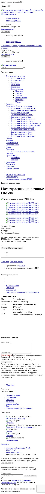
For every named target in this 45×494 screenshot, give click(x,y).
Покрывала (15, 85)
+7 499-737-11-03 (9, 70)
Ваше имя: (5, 342)
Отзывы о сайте (12, 168)
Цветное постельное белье (21, 132)
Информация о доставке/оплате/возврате (22, 292)
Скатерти (9, 153)
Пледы (8, 147)
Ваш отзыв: (5, 353)
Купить (4, 248)
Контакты (38, 46)
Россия (22, 266)
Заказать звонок (7, 29)
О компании (6, 46)
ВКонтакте (10, 385)
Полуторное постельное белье (23, 108)
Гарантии (30, 46)
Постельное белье (18, 78)
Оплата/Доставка (19, 46)
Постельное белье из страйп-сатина (25, 125)
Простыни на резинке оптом (22, 151)
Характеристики (12, 286)
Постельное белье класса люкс (23, 136)
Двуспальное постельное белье (23, 110)
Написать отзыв (16, 262)
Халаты (18, 93)
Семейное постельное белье (22, 115)
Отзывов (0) (11, 290)
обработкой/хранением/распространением (16, 481)
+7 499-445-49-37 (13, 18)
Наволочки (15, 87)
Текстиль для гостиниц (15, 76)
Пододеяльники (17, 80)
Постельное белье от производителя (20, 106)
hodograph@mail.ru (13, 21)
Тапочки (18, 95)
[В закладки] (7, 252)
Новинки (9, 140)
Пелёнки (14, 160)
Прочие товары (17, 89)
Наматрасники (21, 98)
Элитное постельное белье (21, 134)
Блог (8, 406)
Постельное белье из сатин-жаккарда (26, 123)
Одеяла (18, 102)
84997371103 (11, 450)
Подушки (19, 91)
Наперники (15, 158)
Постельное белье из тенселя (22, 128)
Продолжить (6, 362)
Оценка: (4, 359)
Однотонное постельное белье (23, 130)
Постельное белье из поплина (23, 119)
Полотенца (19, 100)
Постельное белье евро (20, 113)
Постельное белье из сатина (22, 121)
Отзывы (4, 48)
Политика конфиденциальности (19, 408)
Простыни (15, 83)
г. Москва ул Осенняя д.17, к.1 (18, 448)
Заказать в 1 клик (15, 248)
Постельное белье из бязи (21, 117)
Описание (10, 288)
